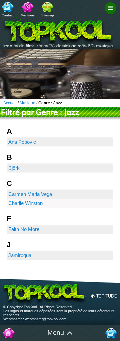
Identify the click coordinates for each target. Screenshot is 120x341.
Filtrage (111, 14)
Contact (8, 15)
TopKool (60, 30)
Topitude (106, 296)
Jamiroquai (20, 255)
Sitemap (47, 15)
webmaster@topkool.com (45, 319)
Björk (14, 168)
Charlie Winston (25, 203)
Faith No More (23, 229)
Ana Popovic (22, 142)
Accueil (9, 333)
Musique (27, 103)
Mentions (28, 15)
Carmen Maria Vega (30, 194)
